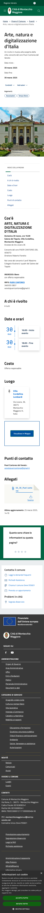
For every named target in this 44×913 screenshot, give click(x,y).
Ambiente (14, 739)
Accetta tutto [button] (22, 898)
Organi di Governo (13, 664)
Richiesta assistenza (14, 846)
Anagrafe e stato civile (15, 699)
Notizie (8, 762)
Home (5, 21)
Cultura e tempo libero (15, 703)
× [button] (41, 873)
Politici (8, 679)
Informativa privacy (14, 870)
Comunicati (10, 766)
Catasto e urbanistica (14, 715)
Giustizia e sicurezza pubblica (22, 731)
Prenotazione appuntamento (17, 834)
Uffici (8, 671)
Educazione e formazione (20, 727)
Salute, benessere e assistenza (22, 743)
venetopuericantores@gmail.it (17, 468)
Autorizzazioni (16, 747)
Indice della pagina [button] (15, 167)
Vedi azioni (21, 85)
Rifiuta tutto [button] (22, 904)
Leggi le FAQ (11, 842)
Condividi (8, 85)
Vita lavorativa (12, 707)
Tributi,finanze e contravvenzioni (23, 735)
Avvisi (8, 770)
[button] (22, 909)
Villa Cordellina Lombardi (18, 394)
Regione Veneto (10, 2)
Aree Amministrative (14, 668)
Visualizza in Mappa (22, 433)
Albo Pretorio (11, 862)
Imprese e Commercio (14, 711)
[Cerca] (38, 10)
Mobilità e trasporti (14, 719)
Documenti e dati (13, 687)
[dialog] (22, 892)
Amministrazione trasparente (18, 858)
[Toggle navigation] (4, 10)
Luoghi (8, 781)
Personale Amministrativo (16, 683)
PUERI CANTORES (17, 282)
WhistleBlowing (12, 866)
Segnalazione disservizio (16, 838)
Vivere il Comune (18, 21)
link (10, 893)
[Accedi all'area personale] (34, 3)
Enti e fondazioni (13, 675)
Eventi (31, 21)
